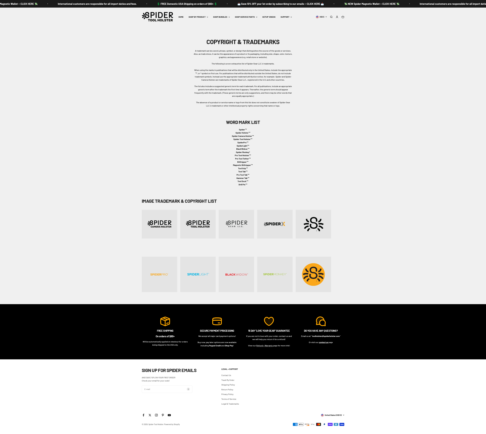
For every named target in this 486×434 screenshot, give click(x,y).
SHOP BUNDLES (220, 17)
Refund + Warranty (264, 345)
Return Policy (227, 389)
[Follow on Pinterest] (163, 415)
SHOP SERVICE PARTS (245, 17)
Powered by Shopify (172, 424)
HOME (181, 17)
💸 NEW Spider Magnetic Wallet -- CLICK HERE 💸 (357, 3)
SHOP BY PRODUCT (197, 17)
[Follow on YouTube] (169, 415)
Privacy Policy (227, 394)
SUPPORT (285, 17)
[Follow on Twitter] (150, 415)
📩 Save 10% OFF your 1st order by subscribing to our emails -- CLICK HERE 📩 (266, 3)
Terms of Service (228, 399)
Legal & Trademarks (230, 404)
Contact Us (226, 375)
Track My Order (227, 380)
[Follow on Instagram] (156, 415)
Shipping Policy (228, 384)
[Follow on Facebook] (143, 415)
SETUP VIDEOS (269, 17)
